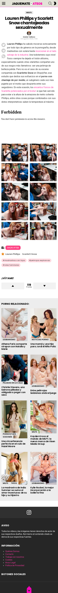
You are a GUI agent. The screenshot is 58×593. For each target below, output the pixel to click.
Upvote (12, 286)
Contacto (9, 554)
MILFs (34, 432)
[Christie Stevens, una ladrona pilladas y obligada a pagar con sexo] (14, 369)
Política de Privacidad (14, 565)
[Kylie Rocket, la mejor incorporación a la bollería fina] (43, 468)
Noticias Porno (40, 339)
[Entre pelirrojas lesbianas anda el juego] (43, 371)
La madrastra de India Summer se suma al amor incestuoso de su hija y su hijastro (14, 491)
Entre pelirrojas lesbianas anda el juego (43, 392)
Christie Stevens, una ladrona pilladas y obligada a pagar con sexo (13, 391)
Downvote (44, 286)
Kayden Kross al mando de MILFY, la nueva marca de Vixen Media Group (42, 440)
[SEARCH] (50, 3)
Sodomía (7, 436)
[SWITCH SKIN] (55, 3)
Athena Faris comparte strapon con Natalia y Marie (14, 346)
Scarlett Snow (29, 254)
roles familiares (12, 265)
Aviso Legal (10, 562)
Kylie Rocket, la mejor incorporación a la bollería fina (42, 490)
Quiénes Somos (12, 551)
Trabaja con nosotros (14, 557)
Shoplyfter (13, 247)
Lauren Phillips (12, 254)
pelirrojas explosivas (40, 260)
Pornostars (9, 434)
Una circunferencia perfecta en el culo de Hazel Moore (13, 444)
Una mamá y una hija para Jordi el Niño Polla (43, 345)
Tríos (14, 483)
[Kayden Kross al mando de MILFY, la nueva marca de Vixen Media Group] (43, 416)
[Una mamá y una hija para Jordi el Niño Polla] (43, 324)
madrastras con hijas (15, 260)
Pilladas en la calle (13, 382)
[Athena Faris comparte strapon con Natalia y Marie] (14, 324)
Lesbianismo (9, 339)
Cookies (8, 560)
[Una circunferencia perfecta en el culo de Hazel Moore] (14, 419)
